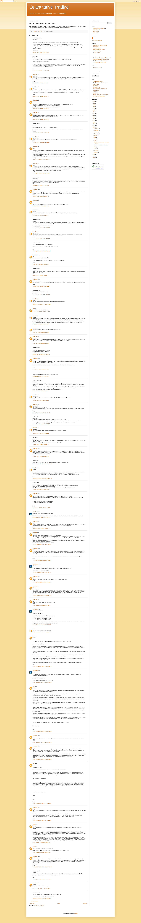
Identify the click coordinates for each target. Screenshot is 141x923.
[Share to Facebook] (51, 31)
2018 (94, 111)
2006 (94, 157)
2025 (94, 101)
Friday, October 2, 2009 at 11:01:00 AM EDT (41, 605)
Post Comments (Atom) (39, 905)
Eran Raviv (95, 91)
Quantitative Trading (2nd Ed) (99, 49)
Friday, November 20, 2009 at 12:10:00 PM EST (42, 666)
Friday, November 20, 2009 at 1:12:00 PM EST (42, 803)
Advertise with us (96, 87)
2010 (94, 125)
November (96, 130)
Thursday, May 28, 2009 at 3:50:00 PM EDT (41, 311)
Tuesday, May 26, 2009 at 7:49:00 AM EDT (41, 286)
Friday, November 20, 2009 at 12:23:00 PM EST (42, 682)
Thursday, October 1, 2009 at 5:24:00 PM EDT (42, 572)
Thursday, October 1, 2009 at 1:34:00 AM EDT (42, 544)
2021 (94, 106)
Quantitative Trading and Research (100, 88)
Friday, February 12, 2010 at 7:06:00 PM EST (41, 852)
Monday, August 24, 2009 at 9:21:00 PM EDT (41, 528)
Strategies (95, 32)
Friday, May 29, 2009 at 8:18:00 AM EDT (41, 332)
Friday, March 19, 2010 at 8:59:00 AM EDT (41, 888)
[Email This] (47, 31)
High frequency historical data (99, 96)
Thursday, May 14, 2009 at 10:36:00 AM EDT (41, 159)
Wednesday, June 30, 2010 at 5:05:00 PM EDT (42, 898)
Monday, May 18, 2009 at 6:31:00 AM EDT (41, 196)
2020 (94, 108)
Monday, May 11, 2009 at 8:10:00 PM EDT (41, 119)
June (95, 138)
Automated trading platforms (98, 28)
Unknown (35, 100)
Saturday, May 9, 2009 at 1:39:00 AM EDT (41, 52)
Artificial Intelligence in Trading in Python (101, 59)
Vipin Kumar (35, 511)
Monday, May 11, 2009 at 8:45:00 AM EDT (41, 96)
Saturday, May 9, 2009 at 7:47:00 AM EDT (41, 70)
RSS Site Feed (96, 84)
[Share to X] (50, 31)
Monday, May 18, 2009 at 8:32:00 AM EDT (41, 206)
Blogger (75, 913)
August (95, 135)
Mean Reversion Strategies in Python (100, 60)
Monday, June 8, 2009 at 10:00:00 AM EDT (41, 412)
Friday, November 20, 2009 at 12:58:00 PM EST (42, 759)
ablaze (34, 315)
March (95, 148)
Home (58, 903)
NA (33, 308)
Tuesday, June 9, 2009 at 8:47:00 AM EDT (41, 456)
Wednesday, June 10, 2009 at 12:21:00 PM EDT (42, 478)
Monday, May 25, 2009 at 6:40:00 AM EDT (41, 275)
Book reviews (95, 29)
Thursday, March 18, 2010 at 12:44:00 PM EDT (42, 879)
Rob (33, 628)
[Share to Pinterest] (52, 31)
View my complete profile (97, 40)
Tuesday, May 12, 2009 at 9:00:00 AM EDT (41, 142)
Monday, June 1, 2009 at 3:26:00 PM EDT (41, 369)
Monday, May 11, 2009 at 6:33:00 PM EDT (41, 108)
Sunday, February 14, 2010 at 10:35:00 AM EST (42, 866)
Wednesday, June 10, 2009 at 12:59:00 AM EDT (42, 463)
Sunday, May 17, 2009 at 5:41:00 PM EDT (41, 185)
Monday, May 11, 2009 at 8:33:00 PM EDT (41, 132)
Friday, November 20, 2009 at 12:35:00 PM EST (42, 731)
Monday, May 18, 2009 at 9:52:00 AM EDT (41, 215)
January (96, 152)
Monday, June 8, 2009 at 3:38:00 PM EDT (41, 433)
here (69, 27)
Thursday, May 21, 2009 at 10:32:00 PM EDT (41, 251)
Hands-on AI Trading (97, 48)
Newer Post (32, 903)
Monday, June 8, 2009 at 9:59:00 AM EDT (41, 400)
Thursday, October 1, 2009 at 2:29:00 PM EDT (42, 560)
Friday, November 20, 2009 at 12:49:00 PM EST (42, 742)
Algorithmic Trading (97, 51)
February (96, 150)
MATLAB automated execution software (101, 94)
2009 (94, 127)
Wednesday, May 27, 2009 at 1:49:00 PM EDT (42, 304)
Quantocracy (95, 93)
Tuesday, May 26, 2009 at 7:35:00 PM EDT (41, 294)
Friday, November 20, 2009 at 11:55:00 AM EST (42, 632)
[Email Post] (45, 31)
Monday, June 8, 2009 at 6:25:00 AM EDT (41, 390)
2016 (94, 115)
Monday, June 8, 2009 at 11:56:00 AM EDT (41, 423)
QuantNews (95, 85)
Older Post (85, 903)
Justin (34, 824)
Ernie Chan (35, 74)
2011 (94, 123)
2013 (94, 120)
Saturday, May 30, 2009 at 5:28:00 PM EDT (41, 354)
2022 (94, 104)
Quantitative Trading (49, 7)
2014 (94, 118)
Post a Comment (34, 901)
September (96, 133)
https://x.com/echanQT (97, 67)
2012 (94, 122)
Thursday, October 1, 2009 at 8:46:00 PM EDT (42, 582)
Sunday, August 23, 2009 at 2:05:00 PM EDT (41, 517)
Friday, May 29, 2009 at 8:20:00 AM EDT (41, 343)
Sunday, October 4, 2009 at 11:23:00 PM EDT (42, 624)
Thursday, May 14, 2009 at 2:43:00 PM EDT (41, 173)
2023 (94, 103)
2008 (94, 154)
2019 (94, 110)
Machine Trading (96, 52)
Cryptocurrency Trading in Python (99, 62)
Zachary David (96, 90)
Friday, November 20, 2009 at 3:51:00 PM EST (42, 820)
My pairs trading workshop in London (101, 144)
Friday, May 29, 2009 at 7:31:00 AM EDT (41, 324)
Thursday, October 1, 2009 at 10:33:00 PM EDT (42, 595)
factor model (95, 31)
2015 (94, 116)
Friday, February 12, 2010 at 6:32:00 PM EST (41, 842)
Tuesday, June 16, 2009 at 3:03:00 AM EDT (41, 489)
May (95, 140)
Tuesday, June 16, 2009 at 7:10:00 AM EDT (41, 507)
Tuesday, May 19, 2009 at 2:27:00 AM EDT (41, 227)
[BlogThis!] (48, 31)
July (95, 137)
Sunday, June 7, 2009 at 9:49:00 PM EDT (41, 376)
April (95, 147)
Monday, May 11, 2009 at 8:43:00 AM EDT (41, 82)
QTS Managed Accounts (98, 81)
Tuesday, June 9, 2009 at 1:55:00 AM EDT (41, 444)
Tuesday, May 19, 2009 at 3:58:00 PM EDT (41, 238)
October (96, 132)
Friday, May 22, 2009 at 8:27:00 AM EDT (41, 264)
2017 (94, 113)
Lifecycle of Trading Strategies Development (102, 57)
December (96, 128)
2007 (94, 156)
